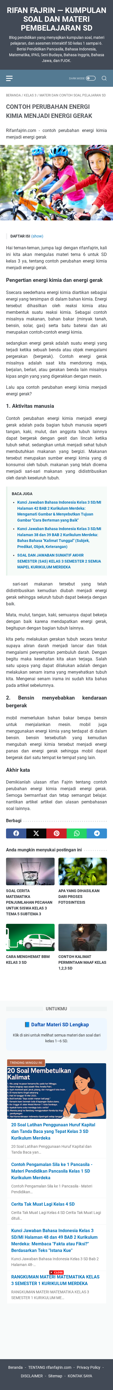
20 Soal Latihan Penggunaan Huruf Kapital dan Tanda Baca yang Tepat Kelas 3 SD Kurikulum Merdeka (53, 1131)
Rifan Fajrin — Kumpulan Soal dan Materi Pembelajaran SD (56, 19)
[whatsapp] (77, 833)
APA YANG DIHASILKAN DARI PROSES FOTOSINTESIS (79, 897)
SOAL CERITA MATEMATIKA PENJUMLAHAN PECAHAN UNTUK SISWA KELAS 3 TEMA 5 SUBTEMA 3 (29, 902)
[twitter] (36, 833)
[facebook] (16, 833)
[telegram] (97, 833)
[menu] (12, 78)
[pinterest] (56, 833)
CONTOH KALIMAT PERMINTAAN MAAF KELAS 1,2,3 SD (82, 962)
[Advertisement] (56, 1333)
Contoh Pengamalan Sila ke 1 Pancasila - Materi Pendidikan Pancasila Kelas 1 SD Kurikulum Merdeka (51, 1171)
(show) (37, 236)
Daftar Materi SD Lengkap (60, 1024)
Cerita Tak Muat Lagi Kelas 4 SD (43, 1204)
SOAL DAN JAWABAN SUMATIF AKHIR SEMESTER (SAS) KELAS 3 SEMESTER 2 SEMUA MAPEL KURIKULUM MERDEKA (59, 561)
